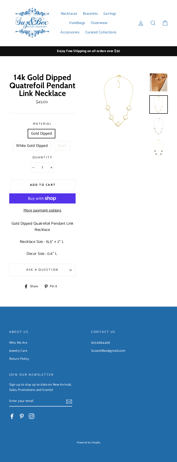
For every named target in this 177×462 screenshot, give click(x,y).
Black (62, 145)
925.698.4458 (100, 343)
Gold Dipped (41, 133)
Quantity (42, 157)
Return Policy (19, 359)
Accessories (70, 32)
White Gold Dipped (32, 145)
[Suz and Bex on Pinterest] (21, 416)
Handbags (77, 23)
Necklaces (69, 14)
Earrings (109, 14)
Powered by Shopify (88, 442)
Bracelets (90, 14)
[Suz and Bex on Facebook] (12, 416)
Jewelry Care (18, 351)
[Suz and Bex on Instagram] (31, 416)
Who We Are (18, 343)
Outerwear (99, 23)
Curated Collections (101, 32)
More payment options (43, 210)
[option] (88, 51)
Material (42, 124)
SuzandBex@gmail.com (108, 351)
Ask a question (42, 269)
